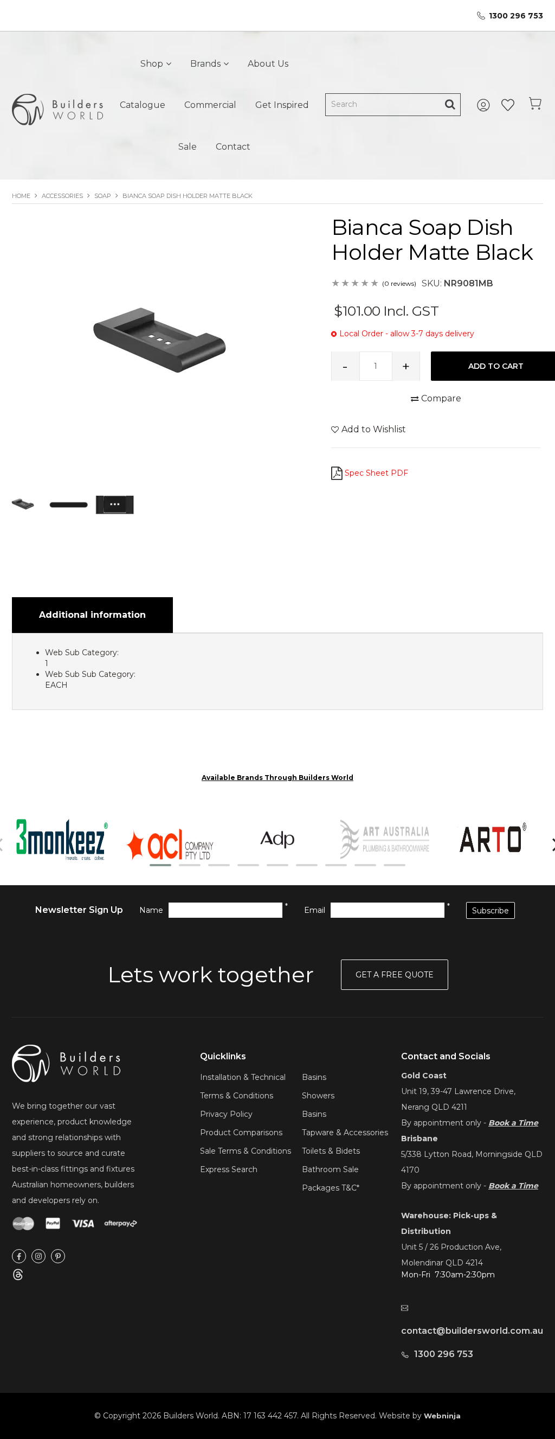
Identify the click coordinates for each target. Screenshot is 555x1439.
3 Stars (355, 284)
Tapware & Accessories (345, 1132)
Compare (441, 398)
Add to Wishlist (373, 429)
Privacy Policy (226, 1114)
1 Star (336, 284)
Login (485, 105)
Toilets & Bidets (331, 1151)
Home (21, 196)
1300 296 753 (516, 16)
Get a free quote (395, 975)
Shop (151, 64)
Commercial (210, 105)
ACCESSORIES (62, 196)
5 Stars (375, 284)
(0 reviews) (399, 283)
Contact (233, 147)
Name (151, 910)
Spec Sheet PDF (376, 473)
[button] (160, 865)
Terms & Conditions (236, 1096)
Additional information (92, 615)
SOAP (102, 196)
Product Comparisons (241, 1132)
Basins (314, 1077)
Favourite (507, 105)
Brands (205, 64)
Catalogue (142, 105)
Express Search (228, 1169)
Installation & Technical (243, 1077)
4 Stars (365, 284)
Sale (187, 147)
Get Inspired (282, 105)
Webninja (442, 1415)
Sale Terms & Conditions (245, 1151)
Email (314, 910)
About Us (268, 64)
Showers (318, 1096)
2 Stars (346, 284)
